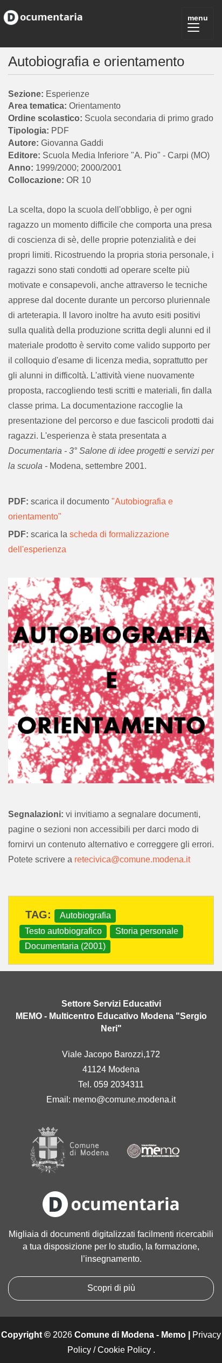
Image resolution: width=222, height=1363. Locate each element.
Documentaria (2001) (65, 946)
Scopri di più (111, 1287)
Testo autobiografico (63, 931)
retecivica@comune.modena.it (132, 859)
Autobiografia (85, 915)
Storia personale (146, 931)
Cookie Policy (124, 1349)
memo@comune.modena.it (124, 1099)
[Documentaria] (43, 15)
